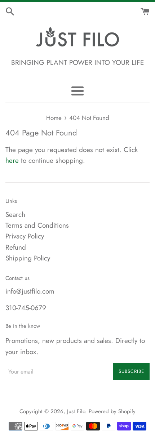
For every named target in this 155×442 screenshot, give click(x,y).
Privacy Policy (24, 236)
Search (15, 214)
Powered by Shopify (112, 411)
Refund (15, 247)
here (12, 160)
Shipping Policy (27, 258)
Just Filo (76, 411)
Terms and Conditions (37, 225)
